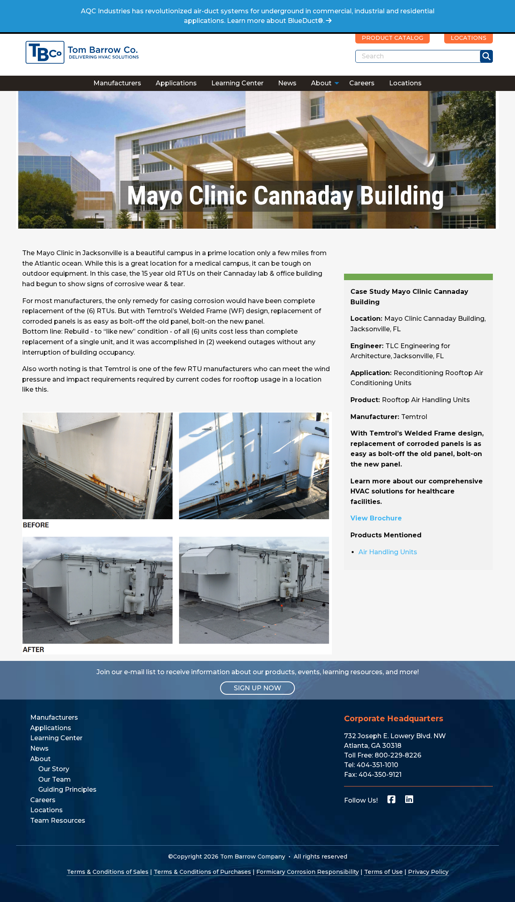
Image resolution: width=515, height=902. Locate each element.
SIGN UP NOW (257, 688)
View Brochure (376, 518)
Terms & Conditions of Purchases (202, 871)
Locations (405, 83)
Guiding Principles (67, 789)
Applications (176, 83)
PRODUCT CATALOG (392, 37)
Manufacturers (117, 83)
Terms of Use (383, 871)
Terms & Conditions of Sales (107, 871)
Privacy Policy (428, 871)
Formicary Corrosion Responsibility (307, 871)
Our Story (53, 769)
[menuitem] (117, 83)
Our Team (54, 779)
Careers (362, 83)
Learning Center (237, 83)
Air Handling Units (387, 552)
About (321, 83)
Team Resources (57, 820)
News (287, 83)
